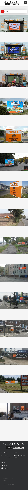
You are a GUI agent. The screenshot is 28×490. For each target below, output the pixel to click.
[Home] (10, 3)
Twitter (6, 465)
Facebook (7, 468)
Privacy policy (12, 484)
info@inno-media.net (19, 455)
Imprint (5, 484)
